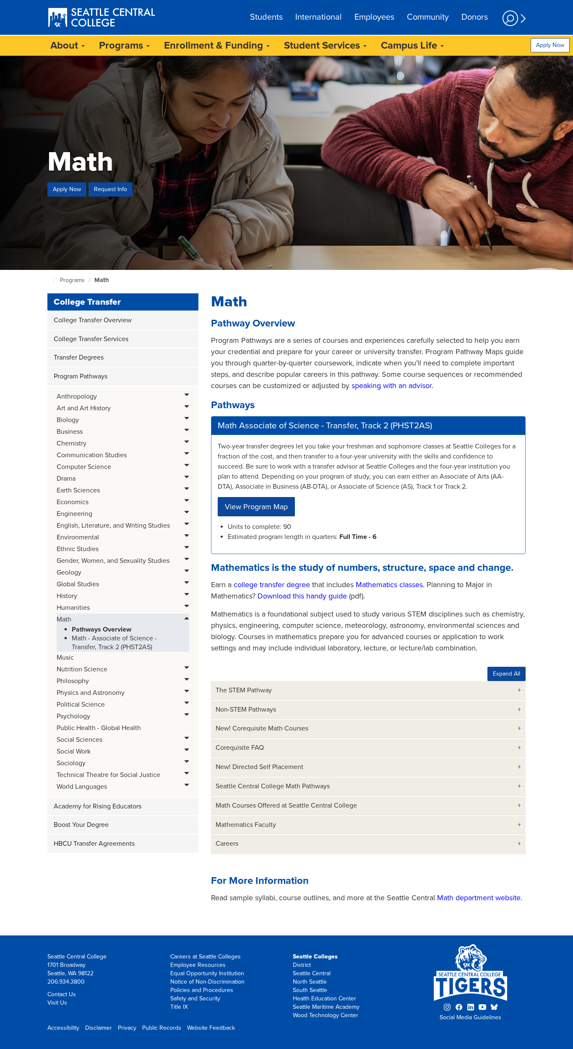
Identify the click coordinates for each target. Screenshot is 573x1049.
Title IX (179, 1006)
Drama (66, 478)
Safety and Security (195, 998)
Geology (69, 572)
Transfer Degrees (79, 357)
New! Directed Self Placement (259, 767)
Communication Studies (92, 455)
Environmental (78, 537)
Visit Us (57, 1002)
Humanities (73, 607)
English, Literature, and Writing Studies (113, 525)
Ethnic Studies (78, 549)
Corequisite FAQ (240, 747)
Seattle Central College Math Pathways (273, 786)
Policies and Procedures (201, 990)
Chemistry (71, 443)
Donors (474, 17)
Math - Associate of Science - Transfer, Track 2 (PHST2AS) (114, 642)
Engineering (74, 514)
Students (266, 17)
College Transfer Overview (93, 320)
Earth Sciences (78, 490)
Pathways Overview (101, 629)
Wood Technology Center (325, 1015)
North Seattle (310, 981)
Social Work (74, 751)
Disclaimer (98, 1027)
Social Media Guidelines (470, 1017)
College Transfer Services (91, 339)
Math (101, 280)
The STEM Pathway (244, 690)
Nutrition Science (82, 669)
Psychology (73, 716)
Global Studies (78, 584)
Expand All (506, 673)
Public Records (161, 1027)
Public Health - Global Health (99, 728)
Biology (68, 420)
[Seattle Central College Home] (101, 18)
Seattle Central (312, 973)
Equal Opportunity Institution (207, 973)
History (67, 596)
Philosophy (73, 681)
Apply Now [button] (67, 189)
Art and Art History (84, 408)
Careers (227, 843)
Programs (122, 45)
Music (65, 657)
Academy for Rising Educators (97, 806)
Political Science (81, 704)
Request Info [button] (110, 189)
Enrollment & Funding (215, 45)
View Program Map (256, 506)
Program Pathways (80, 376)
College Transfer (87, 302)
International (318, 17)
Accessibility (63, 1027)
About (65, 45)
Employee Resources (198, 965)
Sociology (71, 763)
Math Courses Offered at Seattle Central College (286, 805)
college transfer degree (272, 584)
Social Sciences (79, 740)
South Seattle (310, 990)
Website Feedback (211, 1027)
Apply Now (550, 45)
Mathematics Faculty (246, 825)
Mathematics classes (389, 584)
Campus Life (410, 45)
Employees (374, 17)
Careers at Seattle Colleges (205, 956)
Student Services (323, 45)
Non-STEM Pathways (246, 709)
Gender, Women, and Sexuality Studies (113, 561)
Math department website (479, 897)
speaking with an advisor (392, 385)
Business (70, 431)
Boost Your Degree (81, 825)
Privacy (127, 1027)
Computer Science (84, 467)
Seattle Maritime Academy (326, 1006)
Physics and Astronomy (91, 693)
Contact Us (61, 994)
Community (428, 17)
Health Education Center (324, 998)
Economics (73, 502)
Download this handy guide (302, 596)
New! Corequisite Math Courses (262, 728)
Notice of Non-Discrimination (207, 981)
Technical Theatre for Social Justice (108, 775)
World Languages (82, 786)
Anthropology (77, 396)
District (302, 965)
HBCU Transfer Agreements (94, 843)
